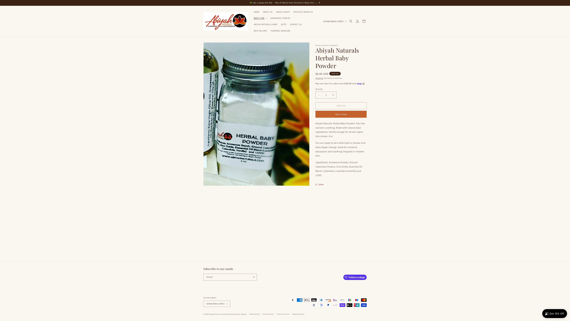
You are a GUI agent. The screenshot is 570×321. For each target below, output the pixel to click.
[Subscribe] (253, 277)
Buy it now (341, 114)
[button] (260, 18)
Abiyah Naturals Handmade (220, 314)
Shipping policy (298, 314)
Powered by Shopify (239, 314)
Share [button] (321, 184)
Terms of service (283, 314)
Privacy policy (268, 314)
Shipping (319, 78)
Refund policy (254, 314)
